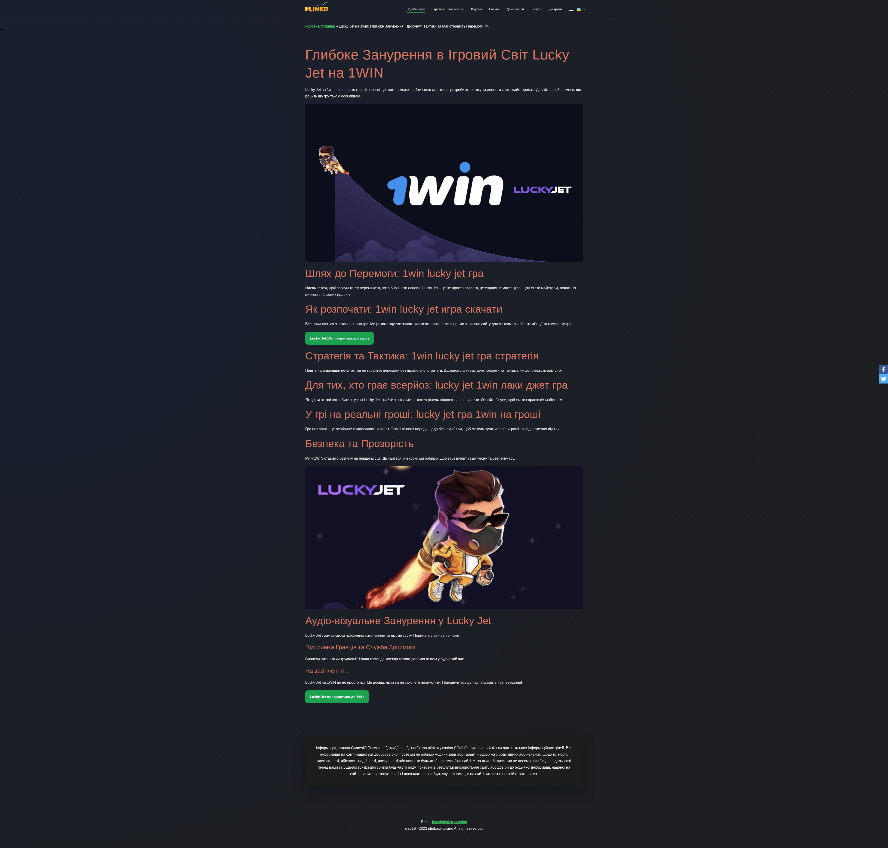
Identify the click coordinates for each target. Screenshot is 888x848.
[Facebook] (883, 369)
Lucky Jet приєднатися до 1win (337, 697)
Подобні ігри (416, 9)
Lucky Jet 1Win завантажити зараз (339, 338)
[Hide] (2, 29)
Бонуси (537, 9)
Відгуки (476, 9)
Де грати (555, 9)
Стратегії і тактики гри (448, 9)
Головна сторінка (320, 26)
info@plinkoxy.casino (449, 822)
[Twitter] (883, 378)
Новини (494, 9)
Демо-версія (516, 9)
